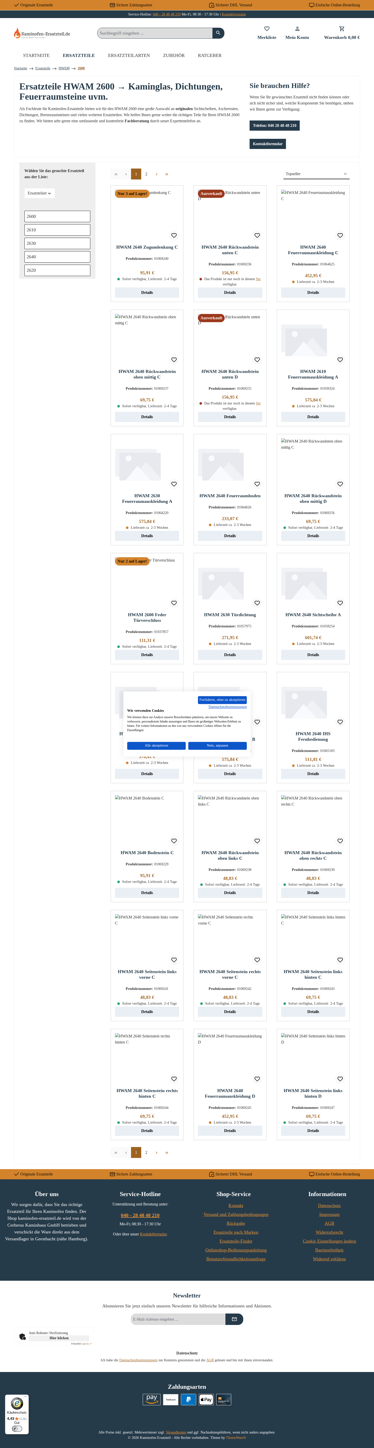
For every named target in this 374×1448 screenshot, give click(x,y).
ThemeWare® (236, 1438)
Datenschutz (329, 1205)
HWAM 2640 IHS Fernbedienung (313, 736)
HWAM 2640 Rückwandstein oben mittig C (147, 374)
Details (147, 292)
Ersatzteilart (37, 193)
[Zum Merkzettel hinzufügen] (174, 235)
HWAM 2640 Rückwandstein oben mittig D (313, 498)
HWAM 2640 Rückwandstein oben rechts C (313, 855)
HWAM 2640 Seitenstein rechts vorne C (230, 974)
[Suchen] (218, 33)
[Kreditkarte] (223, 1399)
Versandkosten (176, 1432)
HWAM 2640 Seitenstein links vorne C (147, 974)
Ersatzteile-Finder (236, 1241)
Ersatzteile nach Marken (235, 1232)
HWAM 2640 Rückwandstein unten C (230, 250)
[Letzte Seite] (167, 174)
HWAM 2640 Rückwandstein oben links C (230, 855)
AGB (329, 1223)
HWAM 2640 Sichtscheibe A (313, 614)
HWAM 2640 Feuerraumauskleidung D (230, 1093)
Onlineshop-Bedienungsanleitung (236, 1250)
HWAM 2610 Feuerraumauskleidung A (313, 374)
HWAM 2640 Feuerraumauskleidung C (313, 250)
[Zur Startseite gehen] (42, 33)
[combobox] (155, 33)
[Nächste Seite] (156, 174)
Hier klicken (59, 1338)
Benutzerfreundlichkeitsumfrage (236, 1258)
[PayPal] (188, 1399)
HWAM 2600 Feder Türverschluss (147, 617)
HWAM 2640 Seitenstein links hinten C (313, 974)
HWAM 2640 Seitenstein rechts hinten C (147, 1093)
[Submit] (234, 1319)
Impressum (329, 1214)
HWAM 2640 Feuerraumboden (230, 495)
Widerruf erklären (329, 1258)
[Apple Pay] (206, 1399)
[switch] (17, 1429)
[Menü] (26, 1398)
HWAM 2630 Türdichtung (230, 614)
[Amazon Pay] (152, 1399)
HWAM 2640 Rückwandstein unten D (230, 374)
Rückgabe (236, 1223)
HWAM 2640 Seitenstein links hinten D (313, 1093)
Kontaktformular (234, 14)
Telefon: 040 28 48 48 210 (274, 125)
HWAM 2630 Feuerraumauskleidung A (147, 498)
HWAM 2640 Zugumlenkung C (147, 247)
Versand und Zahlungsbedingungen (236, 1214)
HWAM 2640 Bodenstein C (147, 852)
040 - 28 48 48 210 (167, 14)
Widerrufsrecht (329, 1232)
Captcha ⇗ (81, 1343)
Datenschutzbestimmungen (138, 1360)
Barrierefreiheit (329, 1250)
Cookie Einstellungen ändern (329, 1241)
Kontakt (235, 1205)
